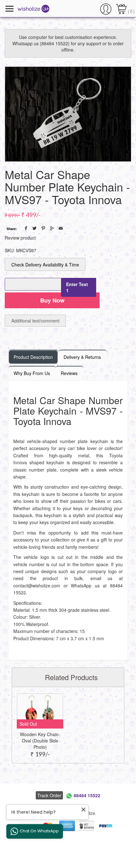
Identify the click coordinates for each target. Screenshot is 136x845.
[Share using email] (61, 228)
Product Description (33, 357)
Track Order (49, 795)
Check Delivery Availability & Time (45, 264)
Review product (20, 238)
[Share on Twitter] (34, 228)
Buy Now (52, 300)
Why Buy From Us (32, 373)
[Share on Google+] (52, 228)
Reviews (69, 373)
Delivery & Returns (82, 357)
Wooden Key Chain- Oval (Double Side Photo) (40, 740)
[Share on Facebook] (26, 228)
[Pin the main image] (43, 228)
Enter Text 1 (77, 287)
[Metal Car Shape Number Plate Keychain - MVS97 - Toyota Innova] (68, 114)
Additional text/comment (35, 320)
